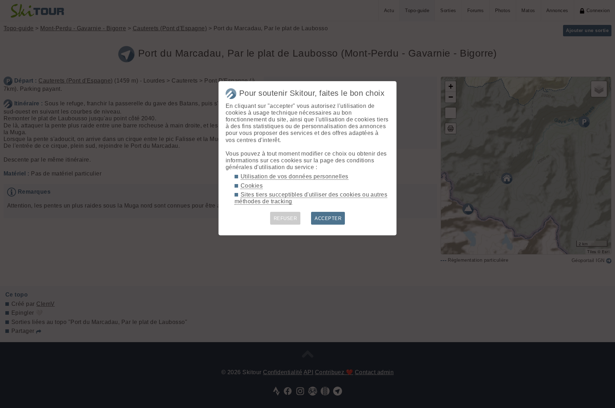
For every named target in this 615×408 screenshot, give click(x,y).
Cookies (252, 186)
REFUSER (285, 218)
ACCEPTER (328, 218)
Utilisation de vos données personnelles (294, 176)
